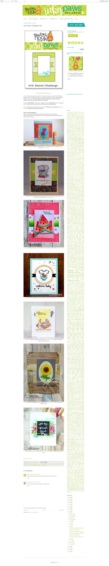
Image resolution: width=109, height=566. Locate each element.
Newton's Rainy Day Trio (73, 367)
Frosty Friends (70, 229)
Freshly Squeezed (74, 228)
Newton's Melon (81, 354)
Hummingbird (81, 267)
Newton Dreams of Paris (72, 316)
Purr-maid (69, 405)
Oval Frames (70, 383)
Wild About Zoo (72, 480)
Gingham (69, 236)
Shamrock (73, 418)
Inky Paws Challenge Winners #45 (76, 536)
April (70, 538)
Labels (71, 287)
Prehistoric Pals (74, 398)
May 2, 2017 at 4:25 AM (35, 474)
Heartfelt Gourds (71, 251)
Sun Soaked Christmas (75, 455)
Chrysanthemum (81, 178)
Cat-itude (79, 165)
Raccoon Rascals (70, 407)
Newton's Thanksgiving (79, 376)
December (71, 514)
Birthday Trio (75, 143)
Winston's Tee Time (80, 485)
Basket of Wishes (71, 128)
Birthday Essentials (77, 138)
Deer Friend (77, 196)
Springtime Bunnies (76, 449)
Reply (28, 478)
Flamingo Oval (81, 215)
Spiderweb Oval (81, 439)
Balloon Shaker (78, 126)
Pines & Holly (81, 392)
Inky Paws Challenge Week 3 (76, 276)
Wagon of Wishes (77, 475)
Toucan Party (81, 463)
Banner (68, 127)
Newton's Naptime (71, 358)
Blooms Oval (69, 147)
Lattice (76, 288)
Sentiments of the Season (73, 415)
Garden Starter (73, 232)
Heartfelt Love (70, 253)
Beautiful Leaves (70, 133)
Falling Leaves (73, 208)
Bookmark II (75, 149)
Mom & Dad (77, 305)
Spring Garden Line (80, 445)
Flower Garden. (50, 402)
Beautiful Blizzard (71, 132)
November (71, 516)
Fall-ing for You (75, 207)
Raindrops (79, 407)
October (71, 517)
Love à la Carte (70, 294)
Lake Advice (75, 287)
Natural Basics (74, 309)
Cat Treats (74, 165)
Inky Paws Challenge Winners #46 (76, 531)
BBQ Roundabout (74, 129)
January (71, 544)
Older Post (61, 510)
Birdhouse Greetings (73, 137)
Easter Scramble (81, 202)
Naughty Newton (80, 309)
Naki (26, 402)
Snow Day (69, 432)
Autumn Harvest (74, 122)
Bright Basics (81, 149)
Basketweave (78, 128)
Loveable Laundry (76, 298)
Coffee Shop (81, 183)
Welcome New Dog (70, 479)
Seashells (82, 413)
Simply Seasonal (73, 420)
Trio (83, 468)
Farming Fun (69, 210)
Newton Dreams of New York (77, 315)
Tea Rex (76, 459)
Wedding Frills (73, 478)
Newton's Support (70, 374)
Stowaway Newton (70, 453)
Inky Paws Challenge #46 (74, 535)
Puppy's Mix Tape (80, 403)
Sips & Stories (75, 422)
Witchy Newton (75, 488)
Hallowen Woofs (78, 241)
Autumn (71, 119)
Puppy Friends (72, 401)
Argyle (78, 118)
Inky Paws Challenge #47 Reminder (76, 528)
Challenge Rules (43, 18)
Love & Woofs (81, 293)
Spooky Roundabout (71, 442)
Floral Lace (78, 219)
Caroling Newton (74, 162)
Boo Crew (77, 148)
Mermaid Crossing (80, 303)
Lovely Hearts (79, 299)
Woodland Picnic (73, 489)
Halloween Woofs (70, 241)
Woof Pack (71, 490)
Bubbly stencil (69, 152)
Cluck (73, 180)
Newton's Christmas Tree (75, 339)
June (70, 524)
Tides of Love (77, 462)
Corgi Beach (73, 185)
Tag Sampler (80, 458)
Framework (69, 227)
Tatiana (26, 451)
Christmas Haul (81, 172)
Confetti (68, 185)
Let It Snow (75, 289)
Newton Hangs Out (80, 316)
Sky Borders (77, 423)
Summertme (69, 455)
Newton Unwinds (72, 324)
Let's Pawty (80, 289)
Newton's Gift (81, 347)
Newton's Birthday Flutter (73, 331)
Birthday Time (69, 143)
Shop (76, 18)
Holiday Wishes (77, 264)
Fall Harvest (79, 205)
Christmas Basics (70, 169)
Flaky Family (69, 215)
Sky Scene (74, 424)
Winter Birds (69, 487)
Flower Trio (69, 222)
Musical (76, 308)
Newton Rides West (73, 323)
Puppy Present (75, 402)
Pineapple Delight (74, 392)
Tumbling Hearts (77, 470)
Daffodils (82, 192)
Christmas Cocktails (75, 170)
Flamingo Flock (75, 215)
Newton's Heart (76, 352)
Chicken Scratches (80, 168)
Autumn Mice (77, 123)
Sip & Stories (69, 422)
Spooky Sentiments (80, 442)
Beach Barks (81, 129)
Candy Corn (69, 157)
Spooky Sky (78, 443)
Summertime (81, 454)
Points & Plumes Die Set (79, 394)
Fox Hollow (72, 223)
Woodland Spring (80, 489)
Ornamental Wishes (80, 382)
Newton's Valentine (71, 378)
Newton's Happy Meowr (75, 351)
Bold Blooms (72, 148)
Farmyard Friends (80, 210)
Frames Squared (80, 226)
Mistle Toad (69, 305)
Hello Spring (78, 256)
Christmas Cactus (77, 169)
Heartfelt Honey (73, 252)
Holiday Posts (73, 263)
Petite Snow (71, 391)
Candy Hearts (73, 158)
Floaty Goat (74, 218)
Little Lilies (74, 290)
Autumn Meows (70, 123)
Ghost (77, 233)
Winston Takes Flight (79, 482)
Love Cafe (74, 295)
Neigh (74, 310)
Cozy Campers (70, 188)
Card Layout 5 (73, 160)
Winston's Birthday (76, 483)
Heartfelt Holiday (78, 251)
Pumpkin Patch (77, 399)
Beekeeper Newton (80, 134)
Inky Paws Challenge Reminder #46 (76, 533)
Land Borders (81, 287)
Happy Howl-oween (80, 243)
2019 (69, 509)
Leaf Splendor (81, 288)
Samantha (27, 339)
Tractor (76, 464)
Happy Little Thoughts (72, 244)
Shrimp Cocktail (73, 419)
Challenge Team (53, 18)
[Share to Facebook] (45, 462)
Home (25, 18)
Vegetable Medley (77, 474)
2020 (69, 507)
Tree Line (82, 465)
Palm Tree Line (76, 383)
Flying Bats (75, 222)
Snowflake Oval (81, 435)
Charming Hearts (75, 167)
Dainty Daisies (70, 193)
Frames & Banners (75, 224)
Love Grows (74, 297)
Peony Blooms (72, 388)
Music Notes (72, 308)
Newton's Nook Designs (72, 359)
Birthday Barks (70, 138)
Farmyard (75, 210)
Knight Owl (78, 285)
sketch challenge (81, 422)
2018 (69, 511)
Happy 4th (72, 242)
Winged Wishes (70, 482)
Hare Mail (73, 246)
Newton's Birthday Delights (77, 329)
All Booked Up (78, 117)
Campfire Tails (70, 155)
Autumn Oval (73, 124)
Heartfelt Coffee (70, 249)
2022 (69, 504)
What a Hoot (77, 479)
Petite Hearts (73, 389)
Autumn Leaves (81, 122)
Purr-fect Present (80, 404)
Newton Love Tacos (71, 318)
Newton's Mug (81, 357)
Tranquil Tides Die (77, 465)
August (71, 521)
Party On (75, 384)
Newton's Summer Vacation (75, 373)
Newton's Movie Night (72, 357)
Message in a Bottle (71, 304)
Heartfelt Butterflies (80, 248)
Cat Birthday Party (70, 164)
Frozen (74, 229)
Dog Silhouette (81, 199)
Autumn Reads (78, 124)
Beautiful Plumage (77, 133)
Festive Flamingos (80, 212)
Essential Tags (76, 203)
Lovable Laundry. (58, 297)
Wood (79, 488)
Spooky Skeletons (71, 443)
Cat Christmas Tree (78, 164)
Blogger (57, 562)
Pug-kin (82, 398)
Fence (68, 212)
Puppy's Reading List (72, 404)
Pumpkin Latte (70, 399)
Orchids (68, 381)
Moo (68, 307)
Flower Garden (75, 220)
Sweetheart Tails (74, 458)
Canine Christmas (80, 158)
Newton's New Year (80, 358)
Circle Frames (70, 179)
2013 (69, 551)
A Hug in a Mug (74, 113)
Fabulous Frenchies (71, 204)
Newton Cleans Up (80, 313)
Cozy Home (76, 188)
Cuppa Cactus (81, 190)
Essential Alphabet (70, 203)
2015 (69, 548)
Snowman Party (77, 437)
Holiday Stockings (70, 264)
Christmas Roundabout (75, 174)
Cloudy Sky (69, 180)
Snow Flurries (75, 432)
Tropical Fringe (76, 469)
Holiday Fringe (70, 259)
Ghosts (71, 234)
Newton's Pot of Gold (75, 363)
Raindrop (75, 407)
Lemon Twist (69, 289)
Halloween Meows (80, 237)
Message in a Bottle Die (79, 304)
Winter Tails (82, 487)
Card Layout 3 (78, 159)
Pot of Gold (76, 397)
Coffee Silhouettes (71, 184)
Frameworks (76, 227)
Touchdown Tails (70, 464)
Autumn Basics (81, 119)
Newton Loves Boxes (79, 318)
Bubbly (82, 151)
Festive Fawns (73, 212)
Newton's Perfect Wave (76, 362)
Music (68, 308)
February (71, 542)
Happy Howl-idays (73, 243)
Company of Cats (80, 184)
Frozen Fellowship (80, 229)
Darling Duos (70, 194)
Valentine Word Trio (77, 473)
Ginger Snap (81, 234)
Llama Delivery (81, 290)
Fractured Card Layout (79, 223)
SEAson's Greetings (74, 414)
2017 (69, 512)
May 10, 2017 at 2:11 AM (35, 482)
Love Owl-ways (81, 297)
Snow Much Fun (73, 434)
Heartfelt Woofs (74, 254)
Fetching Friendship (77, 213)
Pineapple (69, 392)
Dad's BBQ (77, 192)
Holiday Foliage (81, 258)
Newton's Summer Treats (73, 372)
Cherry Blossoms (73, 168)
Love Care (79, 295)
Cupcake (71, 190)
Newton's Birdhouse (75, 327)
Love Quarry (69, 298)
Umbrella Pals (71, 472)
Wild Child (77, 480)
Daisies (82, 193)
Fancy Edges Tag (74, 209)
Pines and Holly (71, 393)
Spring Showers (80, 448)
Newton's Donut (70, 346)
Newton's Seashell (73, 369)
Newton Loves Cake (72, 319)
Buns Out (75, 153)
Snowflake (74, 435)
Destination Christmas (74, 197)
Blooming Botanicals (80, 146)
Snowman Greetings (71, 437)
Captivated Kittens (70, 159)
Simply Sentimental (80, 420)
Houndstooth (74, 267)
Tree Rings (69, 467)
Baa (70, 126)
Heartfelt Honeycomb (80, 252)
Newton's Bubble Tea (80, 336)
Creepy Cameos (70, 189)
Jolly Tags (82, 283)
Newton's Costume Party (78, 341)
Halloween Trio (80, 239)
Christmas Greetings (74, 172)
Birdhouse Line (81, 137)
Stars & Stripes (74, 452)
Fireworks (82, 214)
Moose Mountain (73, 307)
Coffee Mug (77, 183)
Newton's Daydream (80, 344)
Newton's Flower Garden (72, 347)
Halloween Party (70, 238)
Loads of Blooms (70, 292)
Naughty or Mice (70, 310)
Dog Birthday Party (75, 198)
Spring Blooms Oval (71, 445)
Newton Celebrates (71, 313)
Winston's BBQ (70, 483)
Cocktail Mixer (78, 180)
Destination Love (81, 197)
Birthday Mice (81, 139)
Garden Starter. (45, 147)
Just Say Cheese (75, 284)
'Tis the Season (70, 112)
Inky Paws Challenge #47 (74, 529)
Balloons (82, 126)
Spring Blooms (81, 444)
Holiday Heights (72, 261)
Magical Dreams (81, 300)
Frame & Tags (69, 224)
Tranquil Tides (70, 465)
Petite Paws (78, 389)
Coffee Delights (72, 182)
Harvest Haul (78, 246)
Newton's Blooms (73, 333)
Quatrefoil (82, 405)
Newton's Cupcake (76, 343)
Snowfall (79, 434)
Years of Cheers (81, 490)
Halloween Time (72, 239)
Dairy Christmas (78, 193)
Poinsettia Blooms (71, 394)
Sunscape (72, 457)
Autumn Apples (75, 119)
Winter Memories (76, 487)
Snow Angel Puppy (80, 430)
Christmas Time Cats (74, 175)
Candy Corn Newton (77, 157)
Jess (46, 146)
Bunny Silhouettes (81, 152)
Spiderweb (76, 439)
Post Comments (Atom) (33, 512)
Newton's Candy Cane (73, 337)
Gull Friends (81, 236)
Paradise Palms (70, 384)
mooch (28, 482)
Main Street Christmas (71, 302)
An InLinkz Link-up (28, 458)
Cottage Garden (74, 187)
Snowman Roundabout (79, 438)
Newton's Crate (81, 342)
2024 (69, 500)
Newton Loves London (75, 320)
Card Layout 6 (79, 160)
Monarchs (82, 305)
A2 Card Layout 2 (78, 114)
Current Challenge (33, 18)
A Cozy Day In (80, 112)
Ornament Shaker (73, 381)
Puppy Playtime (70, 402)
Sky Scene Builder (80, 424)
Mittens (73, 305)
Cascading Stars (81, 163)
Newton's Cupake (70, 343)
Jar (75, 283)
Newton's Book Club (49, 197)
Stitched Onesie (81, 452)
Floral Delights (81, 218)
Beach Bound (70, 131)
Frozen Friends (70, 231)
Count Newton (81, 187)
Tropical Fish (70, 469)
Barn (77, 127)
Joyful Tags (69, 284)
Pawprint (74, 387)
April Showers (73, 118)
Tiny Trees (76, 463)
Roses (78, 409)
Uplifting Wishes (77, 472)
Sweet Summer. (60, 247)
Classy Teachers (77, 179)
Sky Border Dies (70, 423)
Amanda (25, 247)
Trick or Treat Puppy (77, 468)
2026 (69, 497)
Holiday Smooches (80, 263)
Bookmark (71, 149)
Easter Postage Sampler (73, 202)
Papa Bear (82, 383)
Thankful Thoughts (71, 460)
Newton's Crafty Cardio (72, 342)
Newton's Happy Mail (74, 349)
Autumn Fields (77, 121)
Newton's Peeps (80, 359)
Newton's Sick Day (80, 369)
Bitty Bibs (68, 144)
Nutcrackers (69, 379)
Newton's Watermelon (80, 378)
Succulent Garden (77, 453)
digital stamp (69, 198)
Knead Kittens (73, 285)
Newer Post (26, 510)
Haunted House (73, 247)
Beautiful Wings (73, 134)
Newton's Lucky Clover (73, 354)
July (70, 523)
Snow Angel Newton (71, 430)
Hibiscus (72, 257)
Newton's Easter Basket (79, 346)
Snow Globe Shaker (75, 433)
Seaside (68, 414)
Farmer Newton (81, 209)
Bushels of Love (80, 153)
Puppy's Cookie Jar (73, 403)
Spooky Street (73, 444)
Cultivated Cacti (77, 189)
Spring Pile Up (81, 447)
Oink (73, 379)
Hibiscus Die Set (78, 257)
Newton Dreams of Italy (71, 314)
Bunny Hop (75, 152)
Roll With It (74, 409)
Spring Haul (69, 447)
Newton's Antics (76, 325)
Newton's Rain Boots (79, 364)
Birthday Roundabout (79, 142)
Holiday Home (78, 261)
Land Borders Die (71, 288)
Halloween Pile (76, 238)
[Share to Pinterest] (46, 462)
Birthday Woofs (81, 143)
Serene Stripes (75, 417)
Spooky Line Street (80, 440)
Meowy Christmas (71, 303)
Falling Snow (79, 208)
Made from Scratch (48, 339)
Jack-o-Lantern (71, 283)
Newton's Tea (70, 376)
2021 (69, 506)
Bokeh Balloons (78, 147)
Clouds (82, 179)
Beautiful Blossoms (80, 132)
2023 (69, 502)
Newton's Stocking (80, 371)
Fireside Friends (76, 214)
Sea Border (80, 412)
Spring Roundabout (71, 448)
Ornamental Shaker (71, 382)
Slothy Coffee (74, 429)
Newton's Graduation (71, 348)
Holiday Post (74, 262)
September (71, 519)
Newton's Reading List (73, 368)
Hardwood (69, 246)
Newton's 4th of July (80, 324)
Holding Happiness (74, 258)
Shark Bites (78, 418)
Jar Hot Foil (78, 283)
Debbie (39, 197)
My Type (80, 308)
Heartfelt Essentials (77, 249)
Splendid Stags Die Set (71, 440)
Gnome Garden (74, 236)
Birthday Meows (74, 139)
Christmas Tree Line (74, 177)
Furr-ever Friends (76, 231)
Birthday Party (77, 141)
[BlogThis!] (42, 462)
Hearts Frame (81, 254)
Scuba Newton (74, 412)
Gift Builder (76, 234)
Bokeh (73, 147)
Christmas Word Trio (74, 178)
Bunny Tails (69, 153)
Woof (68, 490)
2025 (69, 499)
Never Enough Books (80, 310)
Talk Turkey (73, 459)
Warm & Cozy (73, 477)
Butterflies (69, 154)
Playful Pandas (81, 393)
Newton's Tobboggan (71, 377)
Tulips (72, 470)
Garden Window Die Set (71, 233)
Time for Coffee (70, 463)
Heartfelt (68, 248)
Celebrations (69, 167)
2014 (69, 549)
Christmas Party (76, 173)
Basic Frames (81, 127)
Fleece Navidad (70, 217)
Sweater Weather (77, 457)
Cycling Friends (70, 192)
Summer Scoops (74, 454)
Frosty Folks (81, 228)
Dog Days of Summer (73, 199)
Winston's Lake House (72, 485)
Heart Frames (81, 247)
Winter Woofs (69, 488)
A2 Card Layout (70, 114)
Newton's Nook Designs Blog (66, 18)
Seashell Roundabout (75, 413)
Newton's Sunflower (80, 373)
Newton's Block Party (77, 332)
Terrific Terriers (81, 459)
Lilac (71, 290)
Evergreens (81, 203)
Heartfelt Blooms (73, 248)
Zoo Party (69, 492)
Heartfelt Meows (76, 253)
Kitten (80, 284)
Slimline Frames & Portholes (74, 425)
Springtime (69, 449)
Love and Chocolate (76, 294)
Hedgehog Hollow (71, 256)
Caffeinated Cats (74, 154)
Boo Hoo (80, 148)
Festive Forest (70, 213)
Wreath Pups (75, 490)
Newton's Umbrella (80, 377)
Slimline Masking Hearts (77, 428)
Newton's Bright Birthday (71, 336)
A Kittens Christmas (80, 113)
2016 (69, 546)
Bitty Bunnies (73, 144)
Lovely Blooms (45, 451)
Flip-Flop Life (78, 217)
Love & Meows (75, 293)
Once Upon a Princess (79, 379)
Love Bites (82, 294)
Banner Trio (72, 127)
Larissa (27, 297)
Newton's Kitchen (77, 353)
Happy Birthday (78, 242)
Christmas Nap (70, 173)
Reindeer (73, 408)
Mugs (83, 307)
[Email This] (41, 462)
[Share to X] (44, 462)
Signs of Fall (79, 419)
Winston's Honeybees (80, 484)
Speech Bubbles (70, 439)
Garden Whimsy (80, 232)
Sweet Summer (43, 465)
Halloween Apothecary (71, 237)
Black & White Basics (80, 144)
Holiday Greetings (77, 259)
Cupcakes (76, 190)
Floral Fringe (70, 219)
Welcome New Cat (80, 478)
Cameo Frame (81, 154)
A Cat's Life (75, 112)
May (70, 526)
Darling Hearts (75, 194)
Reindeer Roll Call (78, 408)
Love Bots (69, 295)
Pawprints (79, 387)
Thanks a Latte (79, 460)
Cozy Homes (82, 188)
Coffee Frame (78, 182)
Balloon (73, 126)
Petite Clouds (78, 388)
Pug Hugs (79, 398)
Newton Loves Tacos (73, 322)
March (70, 540)
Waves (78, 477)
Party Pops (79, 384)
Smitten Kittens (81, 429)
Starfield (68, 452)
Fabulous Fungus (78, 204)
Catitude (82, 165)
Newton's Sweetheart (79, 374)
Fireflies (70, 214)
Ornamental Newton (80, 381)
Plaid (76, 393)
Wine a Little (82, 480)
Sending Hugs (81, 414)
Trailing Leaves (81, 464)
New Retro (77, 311)
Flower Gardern (81, 220)
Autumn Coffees (70, 121)
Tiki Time (82, 462)
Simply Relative (36, 451)
